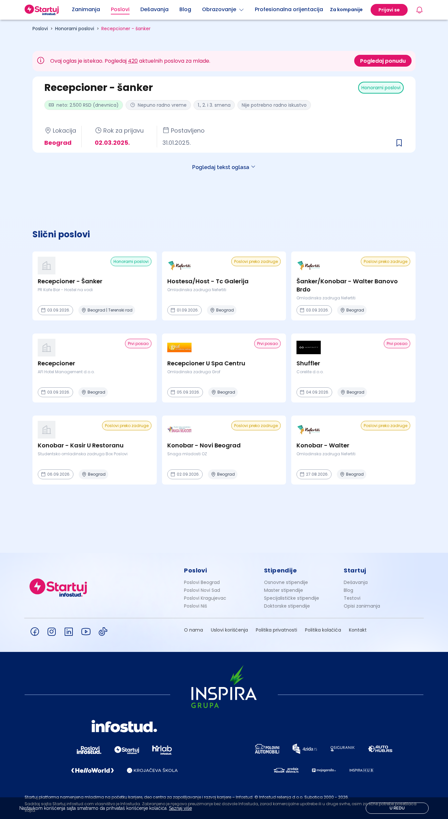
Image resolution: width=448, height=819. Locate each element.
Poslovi (40, 28)
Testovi (352, 598)
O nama (193, 630)
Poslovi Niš (195, 606)
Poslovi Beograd (202, 582)
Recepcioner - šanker (126, 28)
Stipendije (280, 570)
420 (133, 61)
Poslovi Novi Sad (202, 590)
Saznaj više (180, 808)
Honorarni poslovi (74, 28)
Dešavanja (356, 582)
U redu (397, 808)
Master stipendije (283, 590)
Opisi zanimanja (362, 606)
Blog (348, 590)
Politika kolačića (323, 630)
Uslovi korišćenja (229, 630)
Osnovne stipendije (286, 582)
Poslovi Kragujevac (205, 598)
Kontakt (358, 630)
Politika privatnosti (276, 630)
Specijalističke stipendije (291, 598)
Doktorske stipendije (287, 606)
